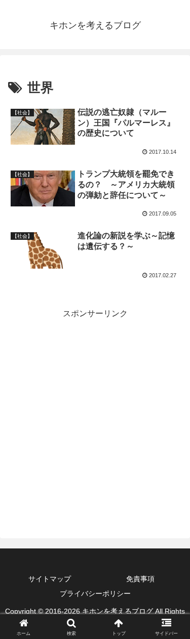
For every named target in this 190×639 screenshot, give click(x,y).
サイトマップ (49, 579)
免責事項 (140, 579)
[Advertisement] (95, 416)
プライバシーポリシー (95, 593)
